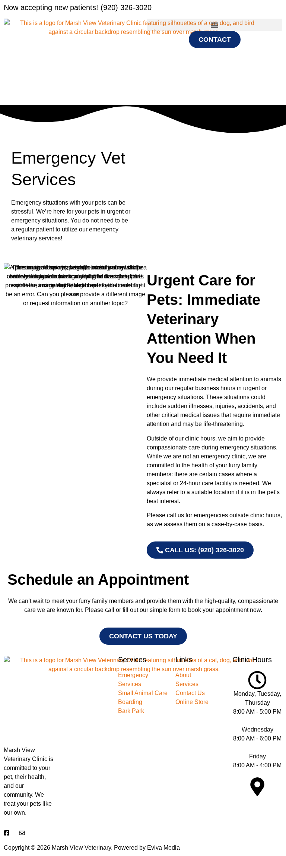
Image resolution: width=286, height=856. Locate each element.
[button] (214, 25)
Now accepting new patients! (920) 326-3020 (78, 7)
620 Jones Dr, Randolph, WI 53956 (257, 809)
